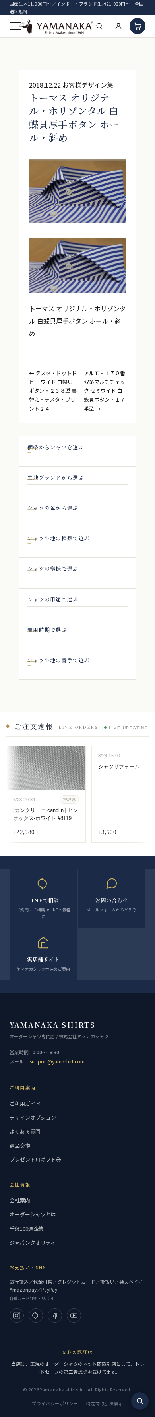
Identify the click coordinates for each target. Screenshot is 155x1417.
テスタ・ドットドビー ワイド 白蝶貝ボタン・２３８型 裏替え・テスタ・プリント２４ (53, 390)
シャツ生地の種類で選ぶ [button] (58, 538)
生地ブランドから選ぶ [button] (55, 477)
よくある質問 (25, 1131)
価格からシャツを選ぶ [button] (55, 447)
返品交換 (20, 1145)
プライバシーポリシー (55, 1403)
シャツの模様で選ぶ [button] (53, 568)
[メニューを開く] (15, 26)
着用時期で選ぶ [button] (47, 629)
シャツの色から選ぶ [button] (53, 507)
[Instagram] (17, 1315)
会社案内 (20, 1200)
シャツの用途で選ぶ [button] (53, 599)
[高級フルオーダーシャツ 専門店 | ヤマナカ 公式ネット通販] (56, 26)
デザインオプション (33, 1117)
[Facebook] (55, 1315)
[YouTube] (74, 1315)
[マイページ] (118, 26)
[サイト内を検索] (140, 1401)
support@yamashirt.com (57, 1061)
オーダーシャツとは (33, 1214)
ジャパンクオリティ (33, 1242)
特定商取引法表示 (104, 1403)
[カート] (137, 26)
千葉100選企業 (27, 1228)
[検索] (99, 26)
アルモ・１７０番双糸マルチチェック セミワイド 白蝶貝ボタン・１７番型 (104, 390)
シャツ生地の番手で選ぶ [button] (58, 660)
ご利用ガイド (25, 1103)
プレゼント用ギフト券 (35, 1159)
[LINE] (36, 1315)
